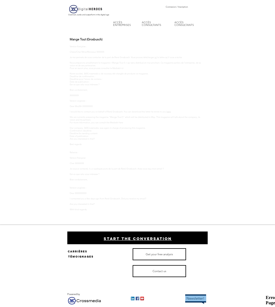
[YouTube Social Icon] (142, 298)
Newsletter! (195, 298)
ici (156, 57)
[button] (159, 271)
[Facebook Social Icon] (137, 298)
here (169, 111)
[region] (137, 238)
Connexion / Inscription (177, 6)
